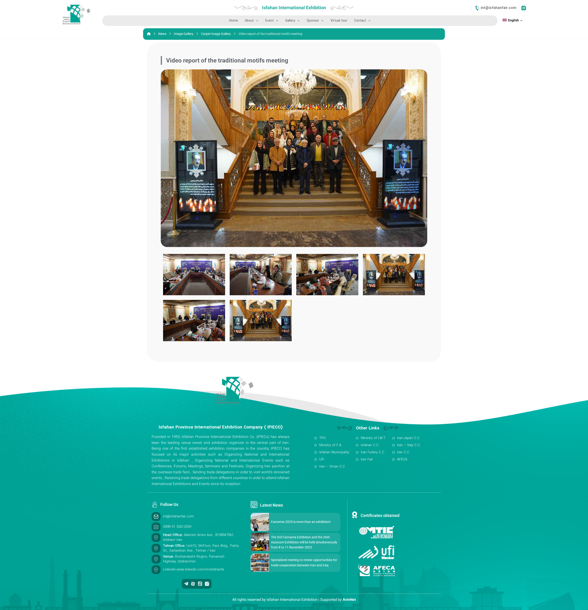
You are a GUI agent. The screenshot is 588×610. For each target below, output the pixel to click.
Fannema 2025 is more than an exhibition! (301, 522)
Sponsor (313, 20)
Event (269, 20)
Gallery (290, 20)
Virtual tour (339, 20)
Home (233, 20)
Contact (360, 20)
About (249, 20)
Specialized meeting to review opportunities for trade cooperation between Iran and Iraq (304, 562)
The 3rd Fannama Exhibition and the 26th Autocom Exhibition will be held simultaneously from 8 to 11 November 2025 (304, 542)
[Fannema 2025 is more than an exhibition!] (260, 522)
